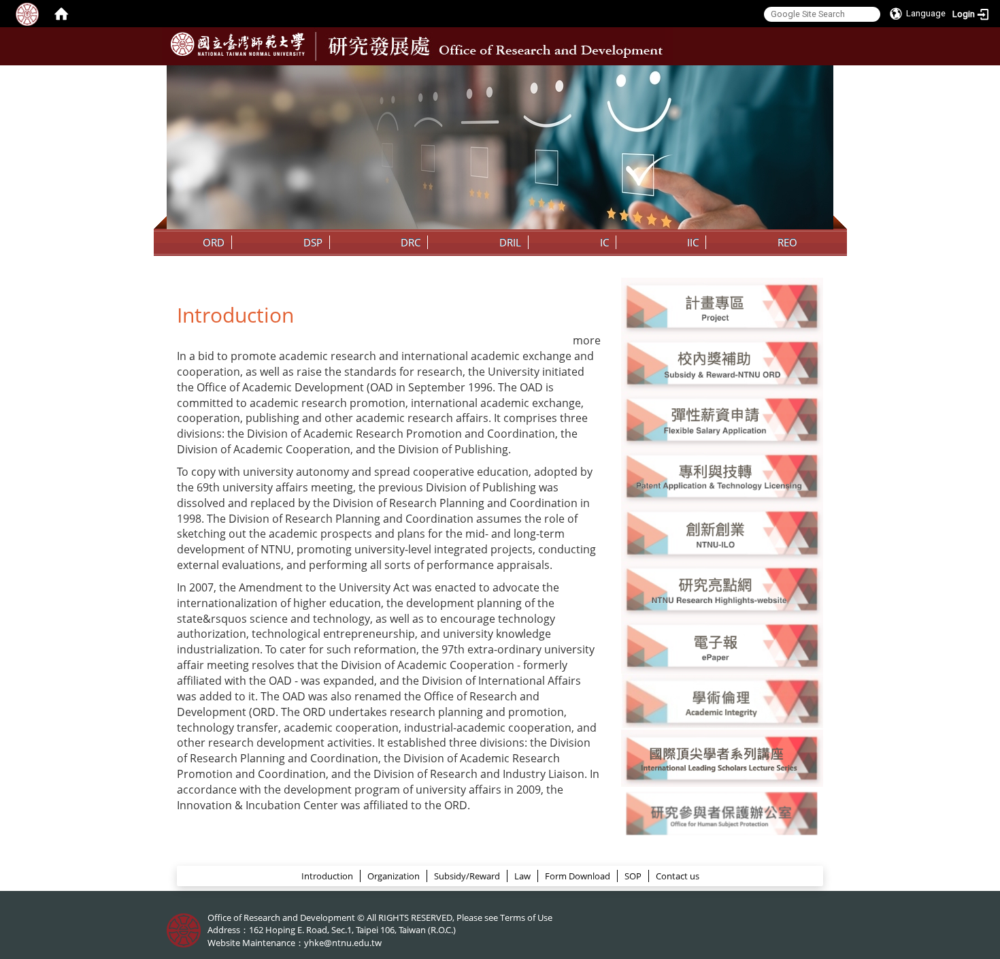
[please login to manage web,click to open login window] (27, 13)
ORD (213, 242)
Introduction (327, 876)
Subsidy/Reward (467, 876)
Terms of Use (526, 917)
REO (787, 242)
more (587, 340)
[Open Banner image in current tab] (722, 304)
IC (604, 242)
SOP (632, 876)
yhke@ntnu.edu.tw (343, 943)
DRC (410, 242)
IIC (693, 242)
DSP (312, 242)
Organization (393, 876)
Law (522, 876)
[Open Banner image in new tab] (722, 531)
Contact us (677, 876)
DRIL (510, 242)
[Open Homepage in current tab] (61, 13)
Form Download (577, 876)
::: (821, 75)
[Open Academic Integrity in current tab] (722, 701)
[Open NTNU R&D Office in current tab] (238, 44)
